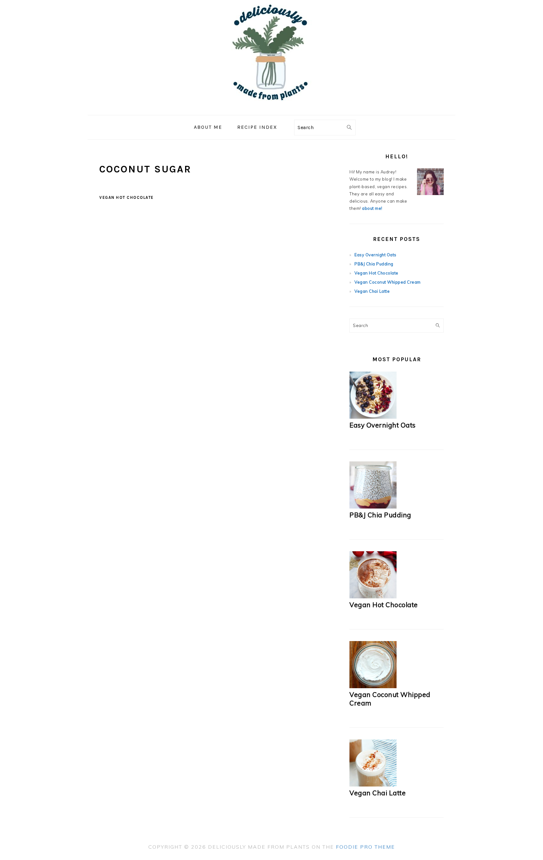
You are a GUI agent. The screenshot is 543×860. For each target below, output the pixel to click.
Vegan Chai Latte (372, 291)
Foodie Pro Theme (365, 847)
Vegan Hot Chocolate (126, 197)
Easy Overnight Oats (375, 254)
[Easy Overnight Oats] (373, 417)
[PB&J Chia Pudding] (373, 506)
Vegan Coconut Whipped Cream (387, 282)
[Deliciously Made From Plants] (271, 110)
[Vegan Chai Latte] (373, 784)
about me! (372, 208)
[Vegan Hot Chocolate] (373, 596)
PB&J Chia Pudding (373, 263)
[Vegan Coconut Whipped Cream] (373, 686)
